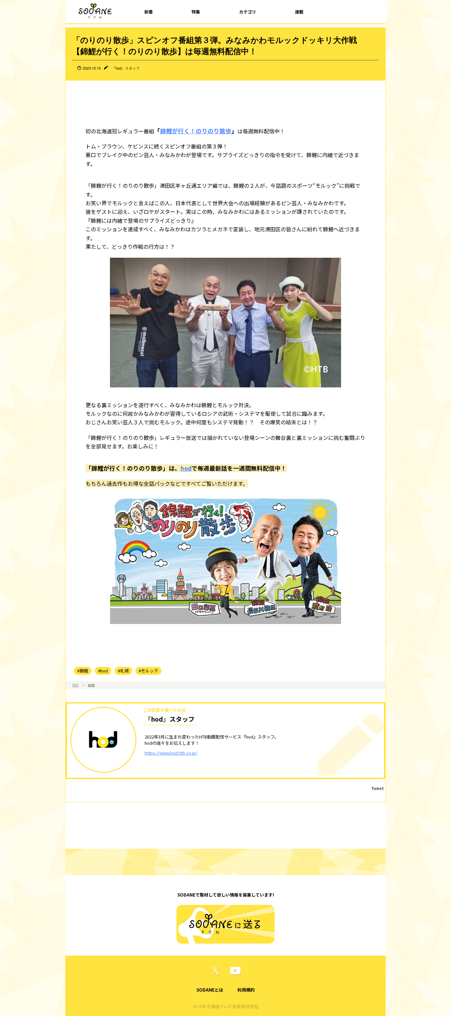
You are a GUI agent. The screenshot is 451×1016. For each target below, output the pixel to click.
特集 (195, 12)
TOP (75, 685)
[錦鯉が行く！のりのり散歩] (225, 559)
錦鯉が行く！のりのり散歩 (195, 131)
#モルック (148, 671)
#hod (103, 671)
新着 (148, 12)
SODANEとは (209, 990)
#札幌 (123, 671)
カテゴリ (247, 12)
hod (186, 468)
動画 (91, 685)
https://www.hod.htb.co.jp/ (171, 753)
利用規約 (246, 990)
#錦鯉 (82, 671)
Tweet (377, 788)
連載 (299, 12)
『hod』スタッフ (126, 68)
